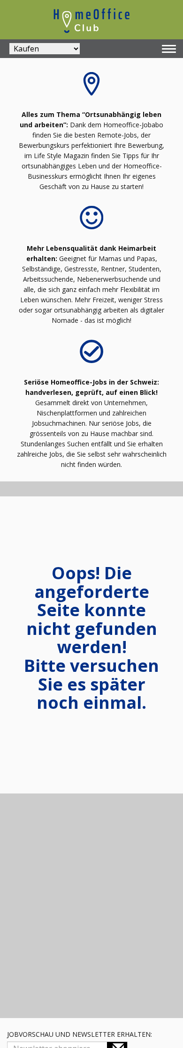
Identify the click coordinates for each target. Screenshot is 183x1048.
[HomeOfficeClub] (91, 19)
